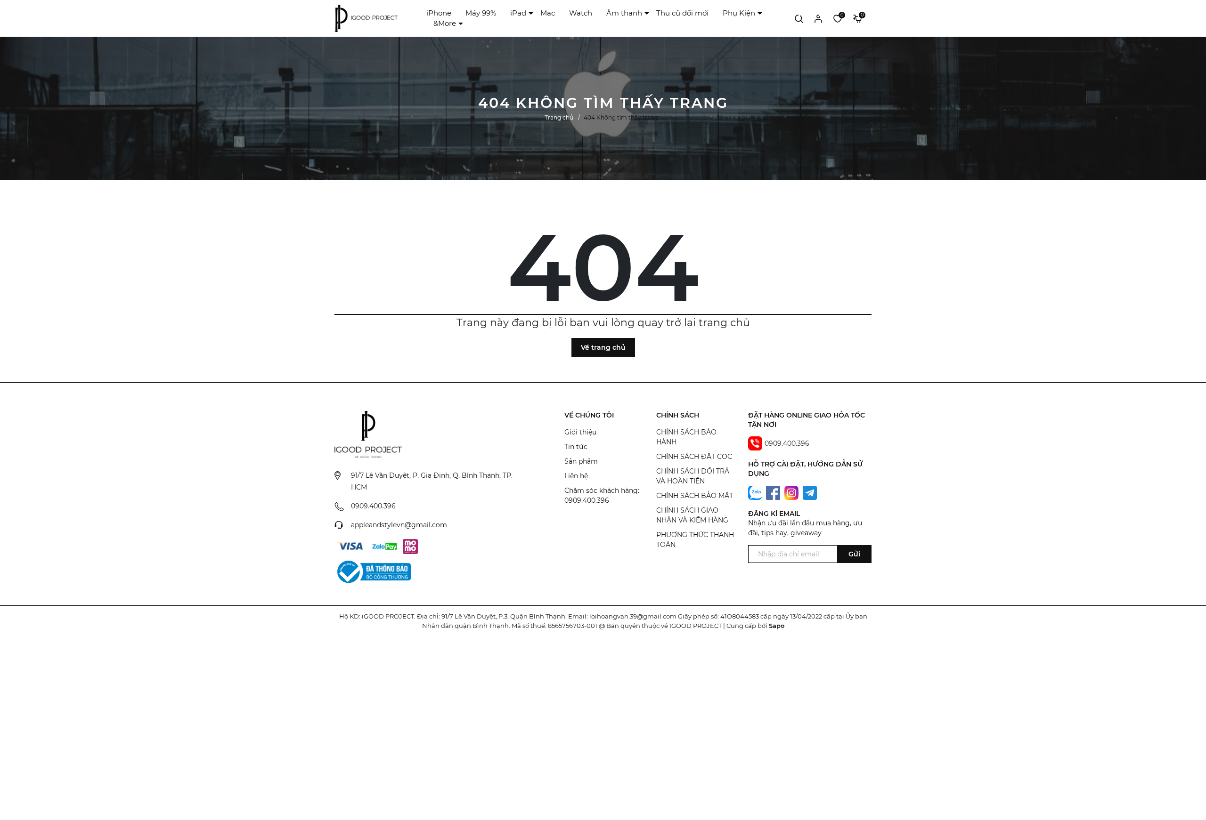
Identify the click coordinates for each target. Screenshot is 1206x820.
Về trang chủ (603, 347)
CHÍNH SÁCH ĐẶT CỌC (694, 456)
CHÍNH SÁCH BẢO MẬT (694, 495)
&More (444, 23)
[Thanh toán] (350, 547)
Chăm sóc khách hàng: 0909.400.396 (601, 495)
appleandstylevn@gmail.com (399, 525)
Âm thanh (624, 12)
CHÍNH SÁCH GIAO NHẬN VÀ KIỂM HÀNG (692, 515)
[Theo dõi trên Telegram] (810, 492)
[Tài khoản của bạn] (818, 18)
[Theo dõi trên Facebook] (774, 492)
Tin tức (575, 446)
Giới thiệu (580, 432)
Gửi (854, 554)
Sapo (776, 625)
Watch (580, 12)
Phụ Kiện (739, 12)
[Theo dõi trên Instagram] (792, 492)
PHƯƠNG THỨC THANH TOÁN (695, 540)
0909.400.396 (373, 506)
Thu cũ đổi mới (682, 12)
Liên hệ (576, 476)
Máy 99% (480, 12)
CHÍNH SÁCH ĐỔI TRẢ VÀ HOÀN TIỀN (692, 476)
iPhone (438, 12)
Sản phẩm (581, 461)
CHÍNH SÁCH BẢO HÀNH (686, 437)
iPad (518, 12)
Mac (547, 12)
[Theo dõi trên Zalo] (756, 492)
